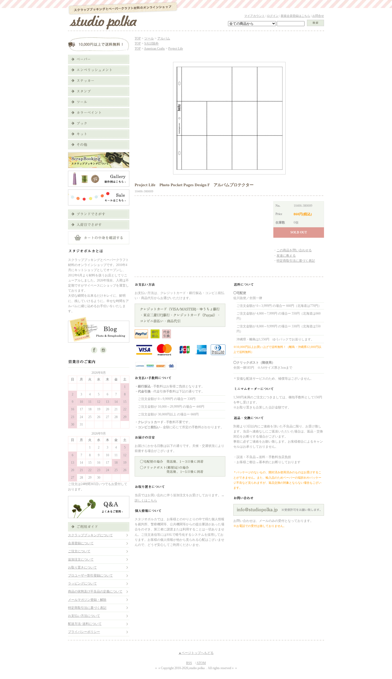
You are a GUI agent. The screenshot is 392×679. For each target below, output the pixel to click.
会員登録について (81, 543)
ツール (149, 38)
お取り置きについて (82, 567)
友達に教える (286, 255)
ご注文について (79, 551)
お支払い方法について (84, 616)
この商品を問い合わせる (294, 250)
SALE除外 (151, 43)
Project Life (175, 48)
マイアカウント (254, 15)
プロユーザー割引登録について (90, 575)
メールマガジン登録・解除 (87, 600)
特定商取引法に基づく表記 (87, 608)
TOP (138, 38)
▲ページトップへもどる (196, 653)
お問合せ (318, 15)
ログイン (273, 15)
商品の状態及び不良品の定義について (95, 591)
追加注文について (81, 559)
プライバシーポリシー (84, 632)
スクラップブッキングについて (90, 535)
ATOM (201, 663)
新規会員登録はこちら (295, 15)
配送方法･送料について (85, 624)
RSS (189, 663)
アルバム (163, 38)
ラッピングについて (82, 583)
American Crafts (154, 48)
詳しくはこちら (146, 500)
